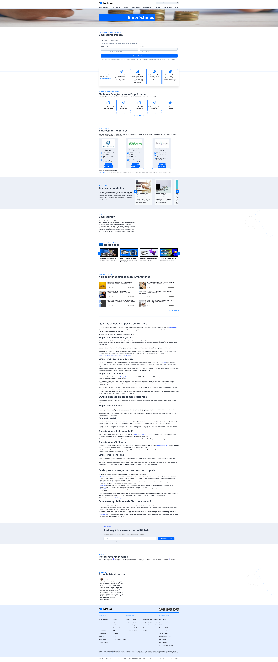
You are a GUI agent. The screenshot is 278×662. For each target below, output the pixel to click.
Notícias (115, 631)
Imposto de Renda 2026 (119, 639)
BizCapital (103, 489)
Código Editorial (163, 622)
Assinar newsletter (166, 538)
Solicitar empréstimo (108, 165)
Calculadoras (146, 628)
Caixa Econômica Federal (129, 559)
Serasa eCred (103, 514)
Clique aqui (102, 172)
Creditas (173, 559)
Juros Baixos (117, 561)
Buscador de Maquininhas (132, 625)
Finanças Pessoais (103, 642)
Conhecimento (116, 628)
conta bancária (173, 327)
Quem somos (162, 619)
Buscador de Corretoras (132, 622)
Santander (126, 561)
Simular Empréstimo (139, 56)
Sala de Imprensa (163, 633)
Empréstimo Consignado (120, 377)
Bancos (101, 625)
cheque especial (128, 422)
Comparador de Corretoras (150, 622)
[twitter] (174, 609)
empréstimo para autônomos (123, 467)
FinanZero (103, 485)
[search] (178, 3)
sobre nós (105, 660)
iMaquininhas (162, 639)
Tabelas (145, 631)
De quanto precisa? (105, 46)
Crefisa (101, 561)
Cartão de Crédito (103, 619)
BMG (148, 559)
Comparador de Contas (131, 631)
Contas (101, 622)
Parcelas (142, 46)
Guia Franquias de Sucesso (166, 645)
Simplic (134, 561)
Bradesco (117, 559)
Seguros (115, 622)
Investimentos (102, 628)
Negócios (101, 636)
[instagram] (160, 609)
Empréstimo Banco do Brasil (107, 482)
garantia (164, 362)
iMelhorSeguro (163, 642)
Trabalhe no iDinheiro (164, 628)
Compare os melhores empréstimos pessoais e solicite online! (115, 356)
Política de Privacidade (165, 625)
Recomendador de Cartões (150, 625)
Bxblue (166, 559)
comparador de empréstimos (118, 498)
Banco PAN (141, 559)
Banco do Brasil (108, 559)
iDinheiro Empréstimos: (106, 477)
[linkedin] (167, 609)
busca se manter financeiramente (105, 654)
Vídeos (114, 636)
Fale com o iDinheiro (164, 631)
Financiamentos (103, 631)
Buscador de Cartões (131, 619)
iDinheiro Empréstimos (165, 636)
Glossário (115, 633)
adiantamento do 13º (161, 445)
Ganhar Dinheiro (103, 639)
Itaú (100, 559)
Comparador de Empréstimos (150, 619)
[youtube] (177, 609)
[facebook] (170, 609)
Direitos (115, 625)
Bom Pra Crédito (157, 559)
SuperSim (141, 561)
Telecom (115, 619)
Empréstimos (102, 633)
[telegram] (163, 609)
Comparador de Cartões (132, 628)
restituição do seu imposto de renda (143, 434)
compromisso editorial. (110, 652)
